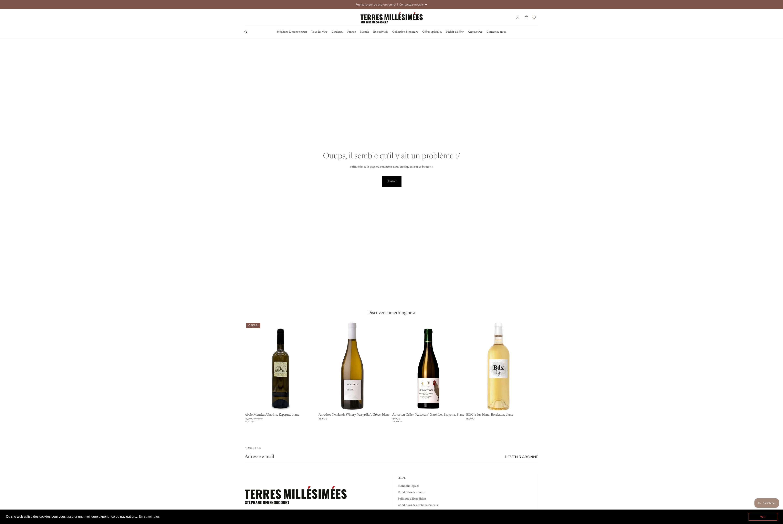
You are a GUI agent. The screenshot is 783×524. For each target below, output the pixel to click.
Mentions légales (408, 486)
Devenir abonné (521, 457)
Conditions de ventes (411, 492)
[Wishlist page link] (534, 17)
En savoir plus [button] (149, 516)
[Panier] (526, 17)
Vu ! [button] (762, 516)
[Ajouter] (310, 405)
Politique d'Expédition (412, 499)
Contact (392, 181)
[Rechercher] (245, 32)
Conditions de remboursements (418, 505)
